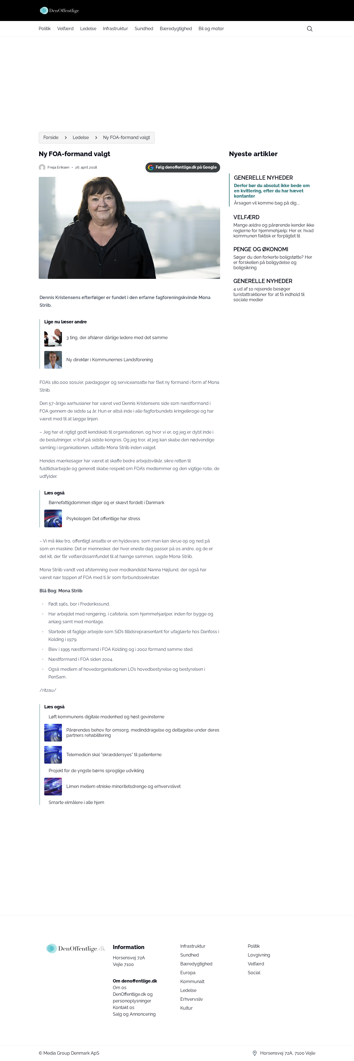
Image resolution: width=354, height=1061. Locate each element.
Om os (119, 987)
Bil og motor (211, 28)
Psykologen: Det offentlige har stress (103, 518)
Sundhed (144, 28)
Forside (50, 137)
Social (254, 972)
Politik (45, 28)
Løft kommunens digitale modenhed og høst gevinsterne (106, 716)
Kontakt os (123, 1007)
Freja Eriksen (58, 167)
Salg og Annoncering (134, 1014)
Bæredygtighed (176, 28)
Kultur (186, 1008)
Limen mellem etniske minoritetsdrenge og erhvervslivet (123, 786)
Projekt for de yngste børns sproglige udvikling (96, 770)
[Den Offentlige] (177, 10)
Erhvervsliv (191, 999)
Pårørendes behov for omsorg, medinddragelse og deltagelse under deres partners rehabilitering (142, 732)
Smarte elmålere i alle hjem (76, 802)
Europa (188, 972)
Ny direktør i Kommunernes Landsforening (109, 359)
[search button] (309, 28)
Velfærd (65, 28)
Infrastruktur (115, 28)
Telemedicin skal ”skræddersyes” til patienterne (114, 754)
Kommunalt (192, 981)
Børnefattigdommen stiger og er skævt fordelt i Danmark (106, 502)
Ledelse (88, 28)
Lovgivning (259, 955)
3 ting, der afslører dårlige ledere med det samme (117, 337)
